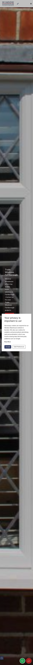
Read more (7, 341)
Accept (8, 347)
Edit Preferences (19, 347)
